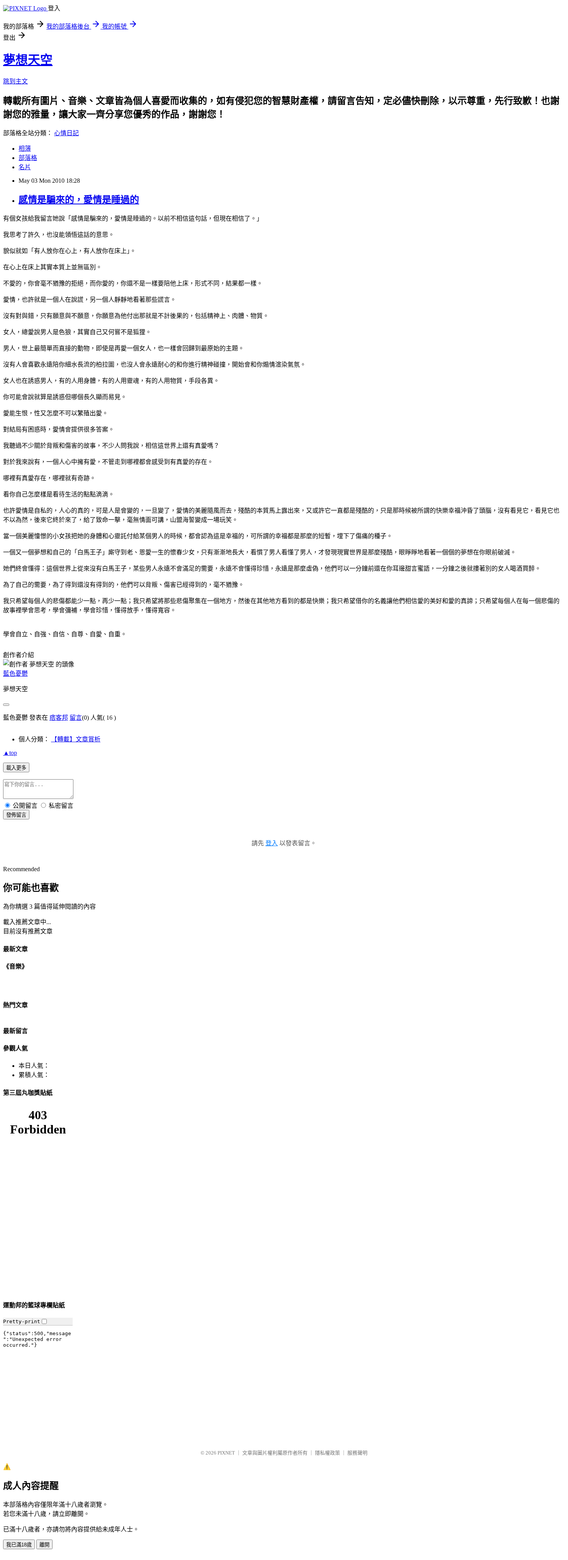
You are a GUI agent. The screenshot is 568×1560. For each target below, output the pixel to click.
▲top (10, 752)
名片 (25, 167)
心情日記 (66, 133)
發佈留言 (16, 815)
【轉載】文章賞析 (75, 739)
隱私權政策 (327, 1453)
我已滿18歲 (19, 1545)
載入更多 (16, 768)
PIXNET (226, 1453)
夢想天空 (28, 60)
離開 (44, 1545)
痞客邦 (58, 717)
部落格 (28, 158)
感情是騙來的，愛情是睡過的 (79, 200)
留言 (76, 717)
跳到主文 (15, 81)
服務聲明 (357, 1453)
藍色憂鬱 (15, 673)
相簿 (25, 148)
